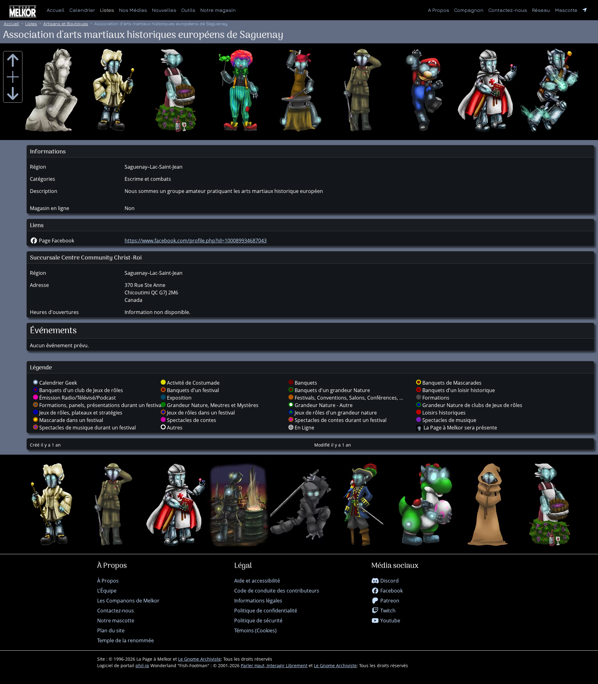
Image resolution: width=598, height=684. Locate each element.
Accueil (55, 10)
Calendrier (82, 10)
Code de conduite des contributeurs (276, 590)
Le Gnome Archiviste (199, 659)
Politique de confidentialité (265, 610)
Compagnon (468, 10)
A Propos (438, 10)
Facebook (391, 590)
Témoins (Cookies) (255, 630)
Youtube (389, 620)
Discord (389, 580)
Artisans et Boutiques (65, 23)
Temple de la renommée (125, 640)
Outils (188, 10)
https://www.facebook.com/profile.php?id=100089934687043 (196, 240)
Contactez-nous (507, 10)
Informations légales (258, 600)
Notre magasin (218, 10)
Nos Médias (133, 10)
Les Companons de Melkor (128, 600)
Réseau (542, 10)
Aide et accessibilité (257, 580)
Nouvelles (164, 10)
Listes (107, 10)
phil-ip (142, 665)
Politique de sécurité (258, 620)
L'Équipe (106, 590)
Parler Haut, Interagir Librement (274, 665)
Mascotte (566, 10)
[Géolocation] (584, 10)
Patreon (389, 600)
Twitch (387, 610)
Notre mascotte (115, 620)
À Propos (108, 580)
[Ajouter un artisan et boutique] (12, 76)
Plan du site (111, 630)
